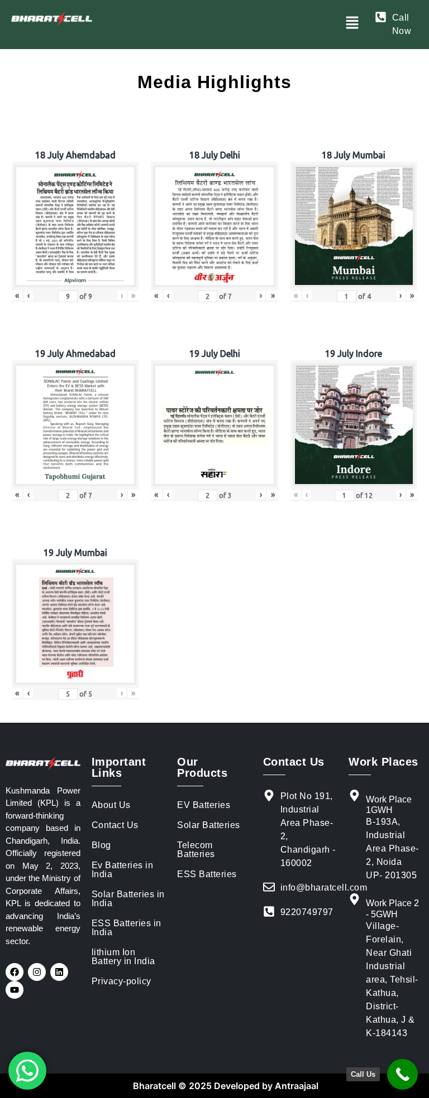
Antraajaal (295, 1085)
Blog (101, 845)
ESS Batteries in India (126, 927)
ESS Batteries (207, 874)
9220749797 (306, 912)
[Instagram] (37, 972)
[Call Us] (402, 1074)
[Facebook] (14, 972)
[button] (352, 23)
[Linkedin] (59, 972)
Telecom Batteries (196, 849)
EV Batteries (203, 805)
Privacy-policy (121, 981)
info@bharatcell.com (324, 887)
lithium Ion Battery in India (123, 956)
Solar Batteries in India (128, 898)
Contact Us (115, 825)
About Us (111, 805)
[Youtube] (14, 990)
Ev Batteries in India (123, 869)
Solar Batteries (208, 825)
